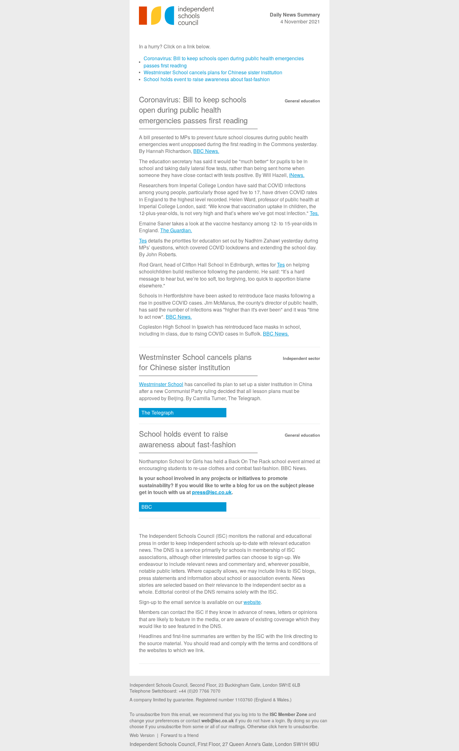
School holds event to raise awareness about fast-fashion (207, 79)
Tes (143, 240)
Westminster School (161, 384)
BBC (146, 506)
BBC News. (206, 151)
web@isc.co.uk (217, 720)
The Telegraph (157, 412)
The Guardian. (176, 230)
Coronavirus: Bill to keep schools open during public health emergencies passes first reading (224, 62)
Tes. (314, 213)
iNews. (296, 175)
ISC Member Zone (288, 714)
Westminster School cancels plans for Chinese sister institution (213, 72)
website (252, 602)
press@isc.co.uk (212, 492)
